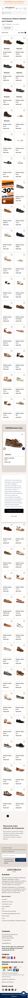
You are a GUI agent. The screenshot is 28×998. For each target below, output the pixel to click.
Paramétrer (14, 516)
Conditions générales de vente (14, 506)
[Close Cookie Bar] (25, 478)
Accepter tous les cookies (14, 510)
